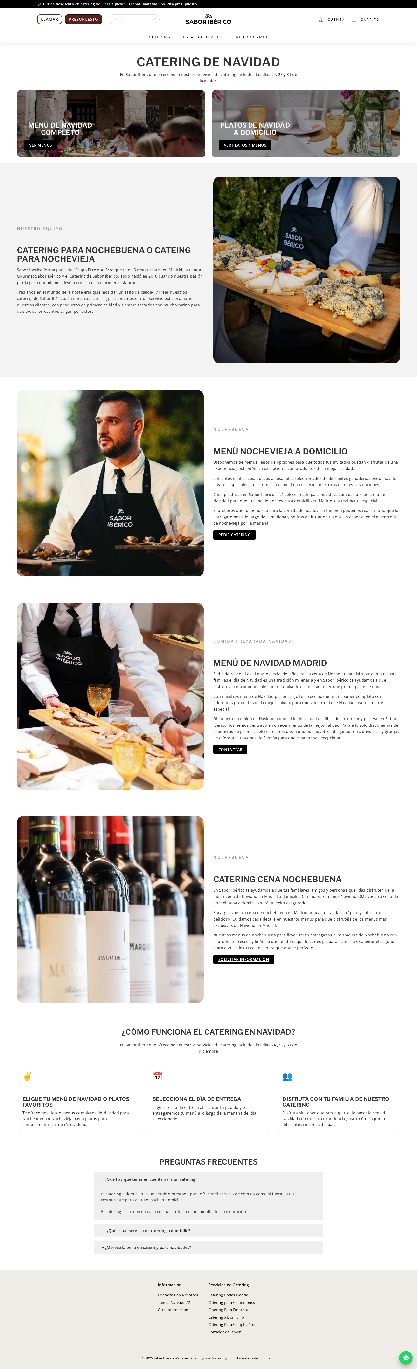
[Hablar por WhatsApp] (406, 1358)
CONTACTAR (230, 749)
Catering (160, 37)
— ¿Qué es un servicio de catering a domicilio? (146, 1230)
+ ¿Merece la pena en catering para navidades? (146, 1247)
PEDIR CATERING (234, 534)
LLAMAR (49, 19)
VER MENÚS (40, 145)
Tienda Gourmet (248, 37)
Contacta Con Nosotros (178, 1295)
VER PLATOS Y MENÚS (245, 145)
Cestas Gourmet (199, 37)
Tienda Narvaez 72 (174, 1302)
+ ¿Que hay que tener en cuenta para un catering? (149, 1179)
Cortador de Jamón (225, 1331)
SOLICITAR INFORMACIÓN (243, 959)
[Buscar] (155, 19)
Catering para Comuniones (231, 1302)
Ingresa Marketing (213, 1358)
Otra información (173, 1309)
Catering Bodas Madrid (228, 1295)
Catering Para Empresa (228, 1309)
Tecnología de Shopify (253, 1358)
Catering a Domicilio (226, 1317)
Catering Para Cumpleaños (231, 1324)
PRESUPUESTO (83, 19)
